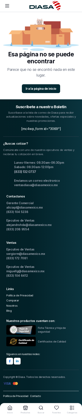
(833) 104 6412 (17, 275)
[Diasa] (45, 6)
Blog (9, 310)
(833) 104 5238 (17, 212)
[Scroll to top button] (75, 396)
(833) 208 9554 (17, 229)
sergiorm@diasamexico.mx (25, 253)
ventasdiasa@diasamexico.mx (36, 185)
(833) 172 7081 (17, 258)
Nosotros (11, 305)
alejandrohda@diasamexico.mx (29, 225)
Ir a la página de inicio (41, 88)
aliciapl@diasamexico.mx (24, 207)
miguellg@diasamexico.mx (25, 271)
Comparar (12, 300)
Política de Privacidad (19, 295)
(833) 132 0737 (25, 172)
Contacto (35, 396)
